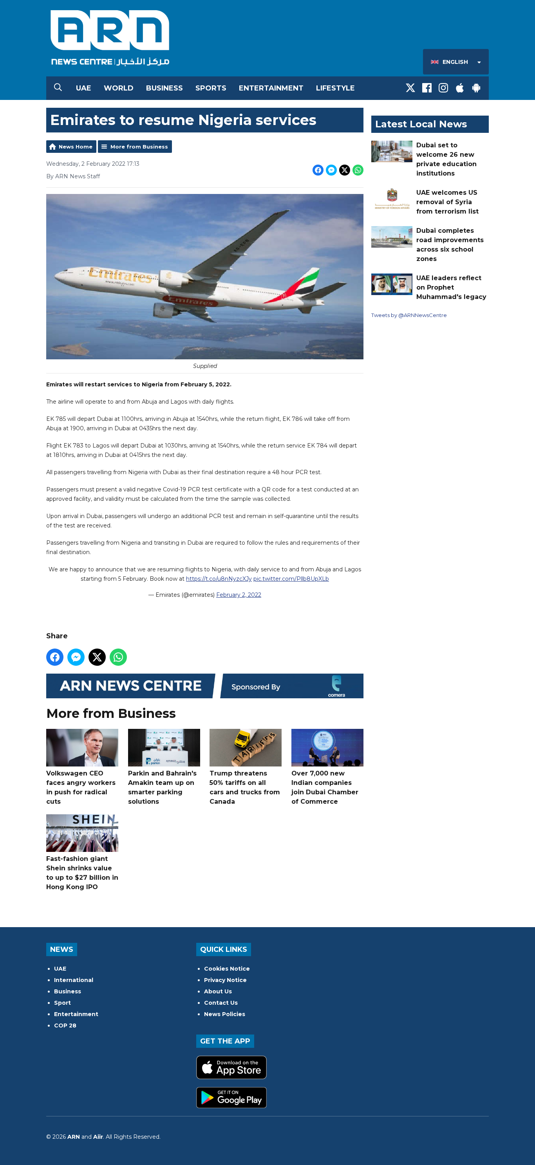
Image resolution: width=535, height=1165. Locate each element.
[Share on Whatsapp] (357, 170)
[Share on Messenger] (331, 170)
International (73, 980)
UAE (83, 88)
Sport (62, 1002)
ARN (73, 1136)
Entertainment (271, 88)
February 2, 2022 (238, 594)
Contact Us (221, 1002)
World (119, 88)
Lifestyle (335, 88)
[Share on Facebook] (318, 170)
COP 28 (65, 1025)
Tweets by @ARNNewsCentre (409, 315)
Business (164, 88)
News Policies (224, 1014)
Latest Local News (421, 124)
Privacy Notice (225, 980)
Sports (210, 88)
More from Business (139, 146)
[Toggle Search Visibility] (58, 88)
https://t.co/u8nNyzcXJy (219, 578)
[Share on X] (344, 170)
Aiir (98, 1136)
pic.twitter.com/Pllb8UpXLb (291, 578)
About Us (218, 991)
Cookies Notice (227, 968)
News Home (75, 146)
